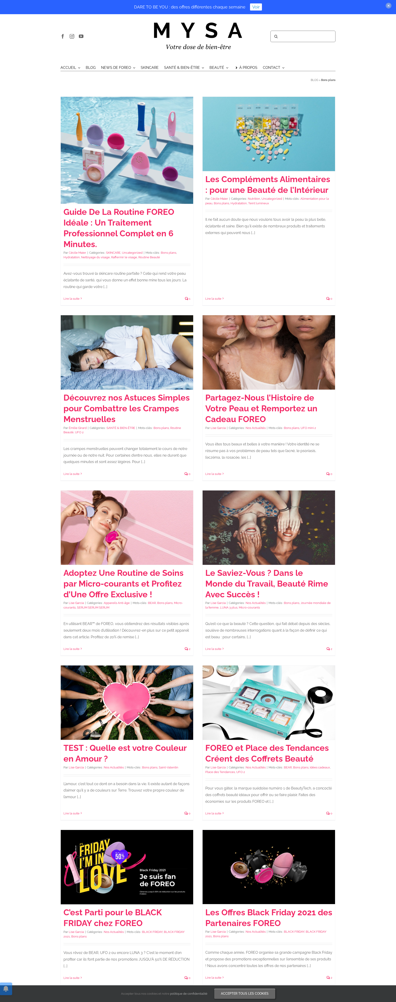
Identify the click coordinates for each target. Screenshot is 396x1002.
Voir (256, 7)
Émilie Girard (78, 428)
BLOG (314, 80)
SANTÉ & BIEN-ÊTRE (121, 428)
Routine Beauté (149, 257)
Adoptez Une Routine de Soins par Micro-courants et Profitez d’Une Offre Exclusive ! (123, 583)
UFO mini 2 (308, 428)
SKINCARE (113, 252)
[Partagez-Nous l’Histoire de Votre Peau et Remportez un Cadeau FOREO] (269, 352)
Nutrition (254, 198)
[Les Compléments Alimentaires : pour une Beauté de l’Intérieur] (269, 134)
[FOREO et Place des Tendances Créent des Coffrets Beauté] (269, 702)
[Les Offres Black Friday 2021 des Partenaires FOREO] (269, 867)
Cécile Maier (77, 252)
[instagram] (72, 36)
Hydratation (71, 257)
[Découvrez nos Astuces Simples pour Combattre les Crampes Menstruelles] (127, 352)
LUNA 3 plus (228, 607)
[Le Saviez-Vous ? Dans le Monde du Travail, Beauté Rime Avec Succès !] (269, 527)
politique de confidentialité (188, 993)
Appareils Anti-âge (117, 603)
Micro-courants (249, 607)
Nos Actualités (256, 428)
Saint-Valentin (168, 767)
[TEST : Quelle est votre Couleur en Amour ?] (127, 702)
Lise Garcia (218, 428)
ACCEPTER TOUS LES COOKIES (245, 993)
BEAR (152, 603)
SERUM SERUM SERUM (93, 607)
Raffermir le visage (124, 257)
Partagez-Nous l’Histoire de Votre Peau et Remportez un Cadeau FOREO (261, 408)
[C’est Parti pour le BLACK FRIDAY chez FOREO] (127, 867)
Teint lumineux (258, 203)
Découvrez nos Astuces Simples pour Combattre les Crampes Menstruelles (126, 408)
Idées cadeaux (320, 767)
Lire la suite (71, 298)
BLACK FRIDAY (152, 932)
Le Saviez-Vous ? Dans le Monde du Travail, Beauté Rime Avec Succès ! (266, 583)
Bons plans (168, 252)
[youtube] (81, 36)
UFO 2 (79, 432)
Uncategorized (132, 252)
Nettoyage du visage (95, 257)
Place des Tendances (220, 772)
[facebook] (62, 36)
